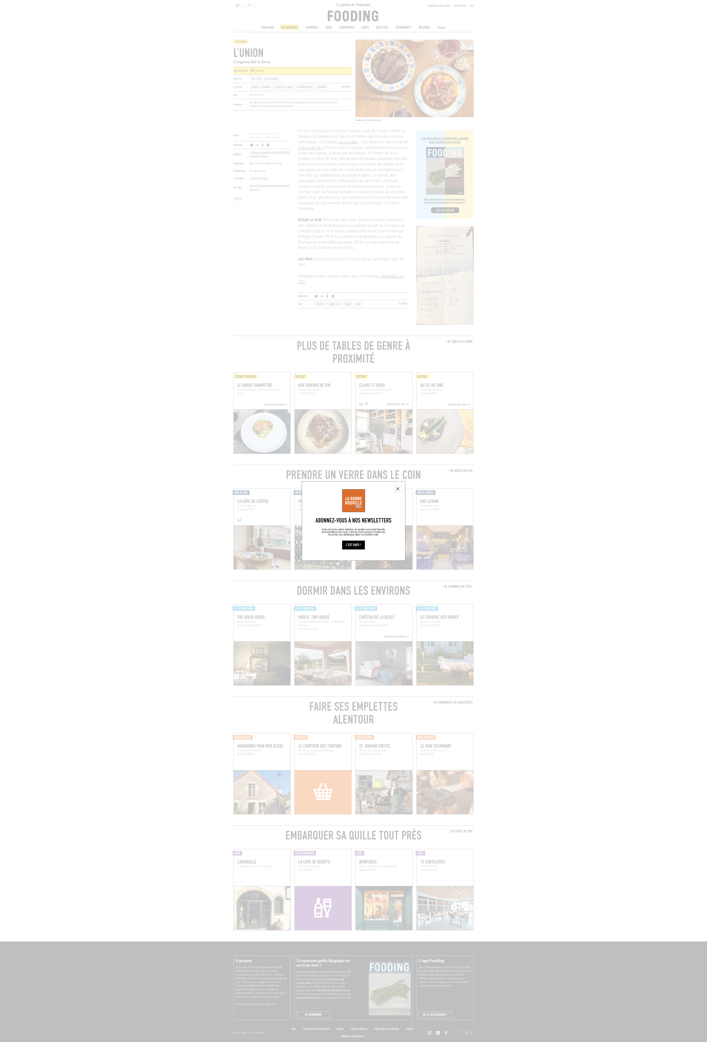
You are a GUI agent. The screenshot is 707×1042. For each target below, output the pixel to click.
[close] (397, 489)
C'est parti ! (353, 545)
